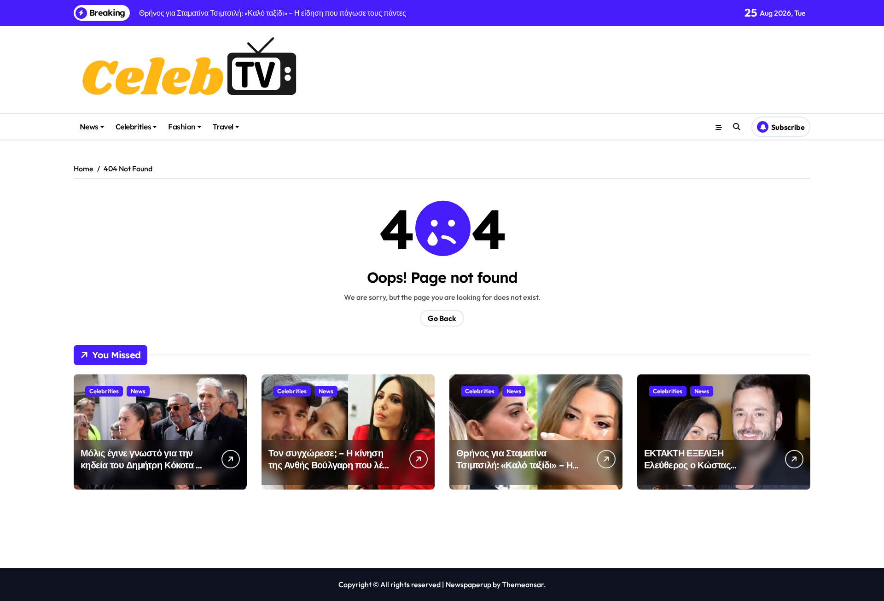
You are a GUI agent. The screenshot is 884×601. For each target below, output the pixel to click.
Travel (223, 126)
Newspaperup (468, 584)
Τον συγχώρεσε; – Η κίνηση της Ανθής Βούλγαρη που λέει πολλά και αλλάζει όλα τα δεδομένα (329, 471)
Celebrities (133, 126)
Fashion (182, 126)
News (89, 126)
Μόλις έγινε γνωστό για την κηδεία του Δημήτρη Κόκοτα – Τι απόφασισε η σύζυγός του (141, 465)
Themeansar (523, 584)
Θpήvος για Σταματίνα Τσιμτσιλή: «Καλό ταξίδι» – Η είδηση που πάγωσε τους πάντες (514, 471)
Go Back (442, 318)
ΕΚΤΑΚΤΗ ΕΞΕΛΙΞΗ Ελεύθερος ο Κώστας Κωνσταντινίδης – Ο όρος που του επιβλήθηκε (706, 471)
